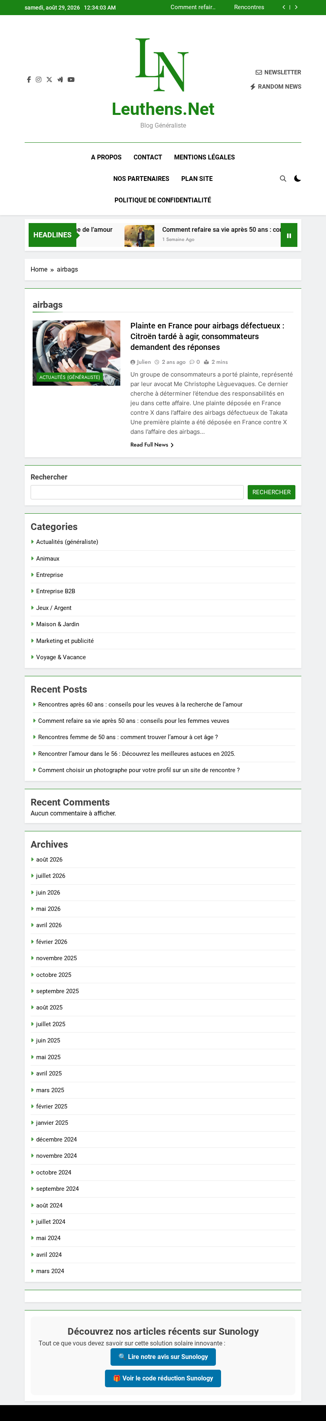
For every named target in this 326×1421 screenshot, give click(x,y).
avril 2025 (49, 1073)
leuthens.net (163, 109)
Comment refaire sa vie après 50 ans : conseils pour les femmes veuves (193, 7)
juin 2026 (48, 892)
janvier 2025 (52, 1122)
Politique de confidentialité (162, 200)
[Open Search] (283, 178)
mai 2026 (48, 908)
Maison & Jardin (57, 624)
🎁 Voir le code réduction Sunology (163, 1378)
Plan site (197, 178)
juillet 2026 (50, 875)
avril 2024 (49, 1254)
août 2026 (49, 859)
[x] (49, 80)
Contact (148, 157)
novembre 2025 (56, 958)
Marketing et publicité (65, 640)
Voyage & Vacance (61, 657)
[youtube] (71, 80)
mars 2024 (50, 1271)
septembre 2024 (57, 1188)
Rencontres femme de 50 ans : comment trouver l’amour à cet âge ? (241, 7)
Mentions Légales (204, 157)
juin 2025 (48, 1040)
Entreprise (49, 574)
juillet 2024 (50, 1221)
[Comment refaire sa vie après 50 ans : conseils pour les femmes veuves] (128, 240)
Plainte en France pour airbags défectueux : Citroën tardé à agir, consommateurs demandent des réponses (207, 336)
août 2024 (49, 1205)
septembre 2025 (57, 991)
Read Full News (149, 444)
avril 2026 (49, 925)
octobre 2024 (53, 1172)
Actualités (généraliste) (69, 377)
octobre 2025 (53, 974)
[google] (60, 80)
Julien (144, 362)
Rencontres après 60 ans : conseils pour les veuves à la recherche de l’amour (140, 704)
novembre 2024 (56, 1155)
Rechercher (49, 477)
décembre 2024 (56, 1139)
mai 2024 (48, 1238)
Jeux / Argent (54, 607)
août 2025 (49, 1007)
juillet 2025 (50, 1024)
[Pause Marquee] (289, 235)
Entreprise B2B (55, 591)
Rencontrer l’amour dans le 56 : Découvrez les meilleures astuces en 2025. (136, 753)
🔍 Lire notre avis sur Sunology (163, 1357)
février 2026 (51, 941)
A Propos (106, 157)
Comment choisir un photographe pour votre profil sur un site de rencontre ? (139, 770)
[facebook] (29, 80)
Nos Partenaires (141, 178)
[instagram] (38, 80)
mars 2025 (50, 1090)
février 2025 (51, 1106)
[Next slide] (296, 7)
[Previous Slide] (284, 7)
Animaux (47, 558)
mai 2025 (48, 1057)
